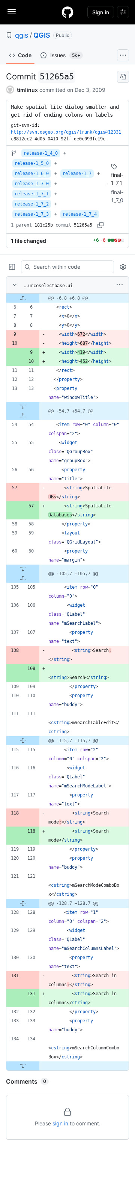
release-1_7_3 (32, 214)
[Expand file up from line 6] (22, 298)
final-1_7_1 (117, 179)
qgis (21, 35)
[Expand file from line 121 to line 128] (22, 903)
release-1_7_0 (32, 183)
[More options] (120, 285)
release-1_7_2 (32, 204)
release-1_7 (77, 173)
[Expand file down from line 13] (22, 406)
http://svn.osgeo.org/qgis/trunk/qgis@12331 (66, 132)
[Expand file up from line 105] (22, 578)
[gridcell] (67, 298)
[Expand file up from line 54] (22, 415)
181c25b (43, 225)
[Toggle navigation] (11, 11)
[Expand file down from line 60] (22, 569)
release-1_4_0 (41, 153)
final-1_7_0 (117, 196)
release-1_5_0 (32, 163)
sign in (60, 1123)
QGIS (41, 35)
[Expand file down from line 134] (22, 1065)
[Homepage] (68, 12)
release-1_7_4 (80, 214)
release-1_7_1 (32, 193)
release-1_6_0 (32, 173)
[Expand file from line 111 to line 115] (22, 740)
